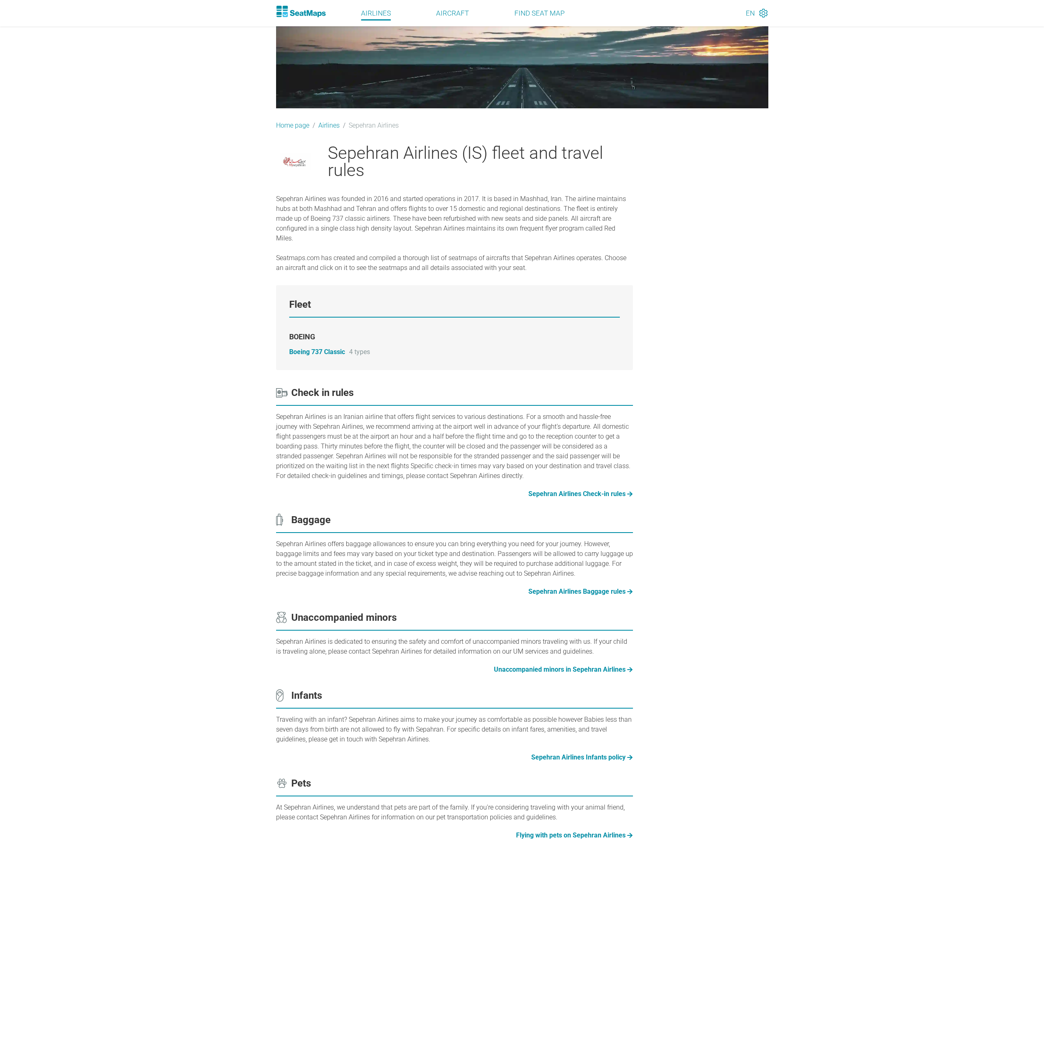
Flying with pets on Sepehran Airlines (571, 835)
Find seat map (539, 13)
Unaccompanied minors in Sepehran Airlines (560, 669)
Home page (292, 125)
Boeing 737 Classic (317, 352)
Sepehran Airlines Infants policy (578, 757)
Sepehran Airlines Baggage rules (577, 591)
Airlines (376, 13)
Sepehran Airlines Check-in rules (577, 494)
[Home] (301, 11)
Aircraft (452, 13)
